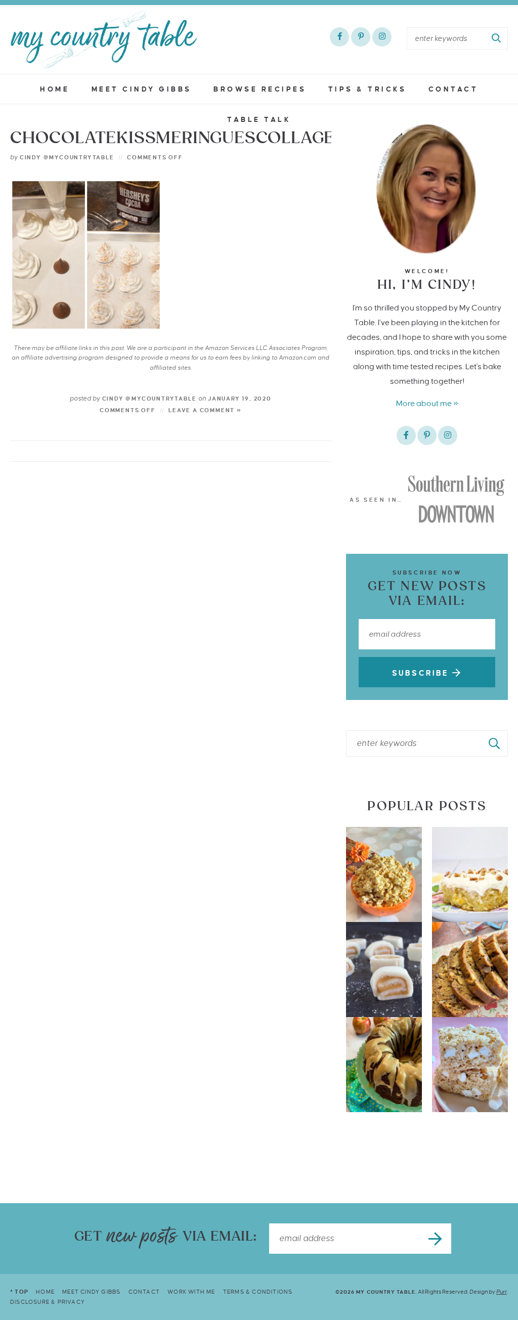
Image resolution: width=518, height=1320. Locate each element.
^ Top (19, 1292)
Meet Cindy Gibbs (142, 89)
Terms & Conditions (258, 1292)
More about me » (427, 403)
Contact (453, 89)
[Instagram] (382, 37)
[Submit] (496, 38)
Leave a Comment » (205, 410)
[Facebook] (339, 37)
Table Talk (259, 119)
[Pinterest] (360, 37)
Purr (501, 1292)
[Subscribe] (436, 1238)
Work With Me (191, 1292)
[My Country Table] (103, 39)
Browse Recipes (259, 89)
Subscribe (422, 673)
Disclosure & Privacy (47, 1302)
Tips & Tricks (367, 89)
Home (54, 89)
